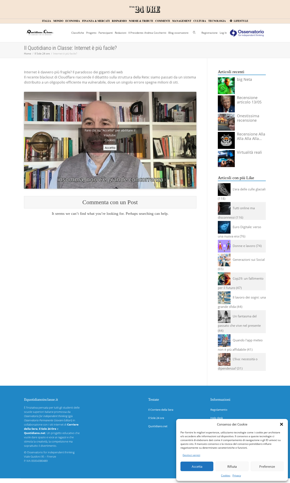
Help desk (216, 418)
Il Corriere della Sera (160, 410)
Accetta (197, 466)
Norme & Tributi (141, 21)
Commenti (162, 21)
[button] (281, 424)
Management (181, 21)
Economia (72, 21)
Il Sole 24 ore (156, 418)
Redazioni (120, 33)
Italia (46, 21)
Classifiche (77, 33)
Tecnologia (217, 21)
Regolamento (218, 410)
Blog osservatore (178, 33)
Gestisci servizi (191, 455)
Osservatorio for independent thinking (51, 452)
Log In (223, 33)
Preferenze (267, 466)
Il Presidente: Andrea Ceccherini (147, 33)
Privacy (236, 475)
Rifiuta (232, 466)
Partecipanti (106, 33)
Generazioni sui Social (249, 259)
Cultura (199, 21)
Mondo (58, 21)
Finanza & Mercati (96, 21)
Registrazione (209, 33)
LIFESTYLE (240, 21)
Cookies (225, 475)
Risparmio (119, 21)
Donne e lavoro (244, 246)
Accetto (110, 148)
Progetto (91, 33)
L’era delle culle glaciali (249, 189)
